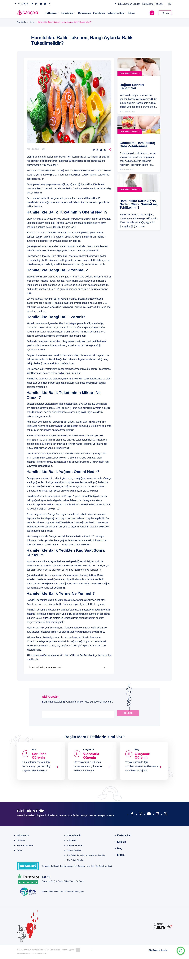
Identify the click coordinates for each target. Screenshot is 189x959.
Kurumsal (20, 840)
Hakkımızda (51, 13)
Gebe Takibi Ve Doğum (130, 73)
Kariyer (19, 850)
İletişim (131, 13)
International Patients (152, 4)
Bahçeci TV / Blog (116, 13)
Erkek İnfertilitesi (74, 850)
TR (169, 4)
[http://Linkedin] (157, 814)
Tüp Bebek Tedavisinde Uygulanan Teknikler (86, 855)
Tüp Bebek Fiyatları (75, 860)
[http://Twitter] (166, 814)
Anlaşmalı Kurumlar (25, 845)
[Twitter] (49, 4)
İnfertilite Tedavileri (75, 845)
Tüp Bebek (71, 840)
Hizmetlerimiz (67, 13)
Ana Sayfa (21, 22)
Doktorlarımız (99, 13)
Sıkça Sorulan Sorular (129, 4)
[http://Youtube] (149, 814)
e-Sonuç (165, 13)
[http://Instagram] (140, 814)
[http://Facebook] (132, 814)
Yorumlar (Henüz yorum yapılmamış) (45, 667)
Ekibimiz (121, 842)
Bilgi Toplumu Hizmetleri (158, 950)
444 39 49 (23, 4)
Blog (32, 22)
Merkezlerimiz (84, 13)
